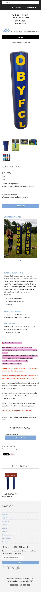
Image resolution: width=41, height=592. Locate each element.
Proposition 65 (8, 332)
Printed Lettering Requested (11, 183)
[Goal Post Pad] (7, 158)
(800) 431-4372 (21, 15)
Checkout (31, 8)
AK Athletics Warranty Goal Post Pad (15, 327)
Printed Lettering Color (9, 194)
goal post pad (17, 417)
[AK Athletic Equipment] (20, 31)
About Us (5, 514)
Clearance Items (7, 535)
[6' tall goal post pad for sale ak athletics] (20, 92)
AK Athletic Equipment (14, 449)
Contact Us (5, 521)
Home (4, 511)
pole (30, 417)
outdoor (25, 417)
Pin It (13, 454)
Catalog (4, 528)
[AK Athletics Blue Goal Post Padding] (15, 145)
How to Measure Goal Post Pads (14, 315)
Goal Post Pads (10, 446)
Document (28, 315)
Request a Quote (7, 518)
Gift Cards (5, 542)
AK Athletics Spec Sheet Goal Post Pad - (16, 329)
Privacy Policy (6, 538)
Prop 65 (4, 531)
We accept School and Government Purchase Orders (20, 22)
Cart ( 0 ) (17, 8)
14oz (10, 417)
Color (4, 176)
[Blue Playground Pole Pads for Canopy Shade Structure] (33, 142)
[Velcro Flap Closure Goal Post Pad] (7, 145)
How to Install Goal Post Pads (13, 317)
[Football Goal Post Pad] (24, 142)
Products (18, 42)
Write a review (20, 437)
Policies (4, 525)
